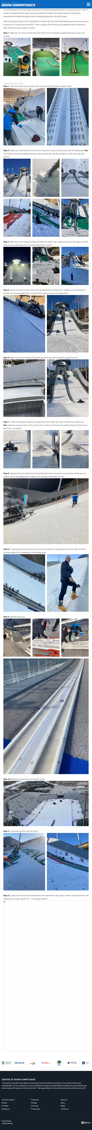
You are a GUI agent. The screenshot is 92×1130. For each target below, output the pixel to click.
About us (64, 1100)
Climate (4, 1103)
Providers (5, 1106)
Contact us (64, 1109)
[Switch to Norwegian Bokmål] (38, 4)
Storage (34, 1103)
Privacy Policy (6, 1121)
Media (63, 1106)
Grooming (34, 1106)
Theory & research (8, 1100)
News (63, 1103)
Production (35, 1100)
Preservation (35, 1109)
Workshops (6, 1109)
